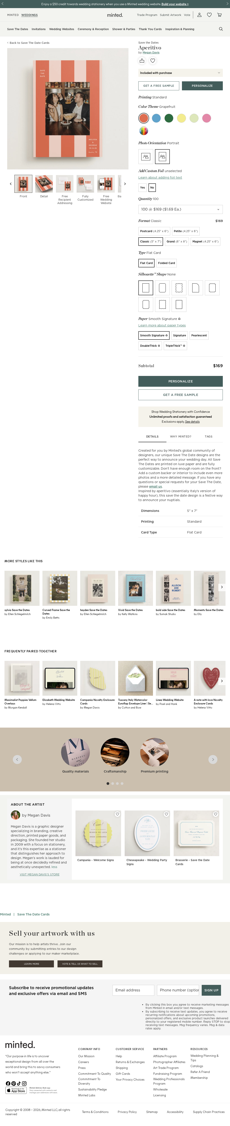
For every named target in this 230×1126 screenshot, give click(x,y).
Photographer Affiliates (169, 1062)
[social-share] (142, 60)
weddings (29, 15)
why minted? (180, 436)
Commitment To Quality (94, 1073)
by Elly (198, 614)
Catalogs (196, 1066)
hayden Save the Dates (93, 610)
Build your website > (175, 4)
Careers (83, 1062)
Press (82, 1068)
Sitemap (152, 1112)
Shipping (122, 1068)
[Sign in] (199, 14)
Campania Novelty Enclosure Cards (97, 701)
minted (13, 15)
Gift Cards (123, 1073)
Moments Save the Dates (208, 610)
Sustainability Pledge (92, 1089)
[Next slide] (124, 183)
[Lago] (156, 118)
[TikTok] (19, 1083)
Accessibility (175, 1112)
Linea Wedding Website (170, 700)
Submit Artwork (170, 15)
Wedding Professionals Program (169, 1081)
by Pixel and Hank (166, 704)
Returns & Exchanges (130, 1062)
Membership (199, 1077)
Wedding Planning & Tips (204, 1057)
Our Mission (86, 1056)
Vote (187, 15)
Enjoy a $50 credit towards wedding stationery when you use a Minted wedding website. (101, 4)
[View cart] (219, 14)
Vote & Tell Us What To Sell (80, 964)
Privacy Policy (127, 1112)
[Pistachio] (194, 118)
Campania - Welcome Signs (95, 860)
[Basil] (169, 118)
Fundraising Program (167, 1073)
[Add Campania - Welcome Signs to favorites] (117, 814)
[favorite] (152, 60)
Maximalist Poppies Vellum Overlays (20, 701)
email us (155, 486)
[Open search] (221, 29)
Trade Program (147, 15)
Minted (5, 914)
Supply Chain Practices (209, 1112)
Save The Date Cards (33, 914)
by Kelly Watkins (127, 614)
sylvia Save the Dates (17, 610)
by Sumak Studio (166, 614)
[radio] (145, 156)
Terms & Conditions (95, 1112)
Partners (160, 1049)
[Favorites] (209, 14)
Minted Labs (86, 1095)
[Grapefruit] (143, 118)
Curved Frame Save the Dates (56, 611)
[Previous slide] (10, 183)
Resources (199, 1049)
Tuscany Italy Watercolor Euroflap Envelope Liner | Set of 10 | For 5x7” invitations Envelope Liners (135, 701)
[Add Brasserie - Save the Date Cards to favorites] (215, 814)
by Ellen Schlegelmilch (17, 614)
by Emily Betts (50, 617)
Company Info (89, 1049)
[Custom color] (143, 130)
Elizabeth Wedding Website (58, 700)
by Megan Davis (90, 707)
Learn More (31, 964)
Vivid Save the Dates (130, 610)
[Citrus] (181, 118)
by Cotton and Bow (129, 707)
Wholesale (160, 1089)
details (152, 436)
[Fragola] (206, 118)
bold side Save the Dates (170, 610)
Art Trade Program (166, 1068)
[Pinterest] (13, 1083)
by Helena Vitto (51, 704)
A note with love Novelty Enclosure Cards (208, 701)
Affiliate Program (165, 1056)
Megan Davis (151, 52)
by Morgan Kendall (15, 707)
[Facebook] (8, 1083)
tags (208, 436)
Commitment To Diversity (89, 1081)
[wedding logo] (115, 15)
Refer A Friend (200, 1072)
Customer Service (130, 1049)
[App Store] (16, 1092)
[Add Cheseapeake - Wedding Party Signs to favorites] (166, 814)
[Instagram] (24, 1083)
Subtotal (146, 365)
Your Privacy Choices (130, 1079)
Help (119, 1056)
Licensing (159, 1095)
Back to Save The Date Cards (29, 42)
